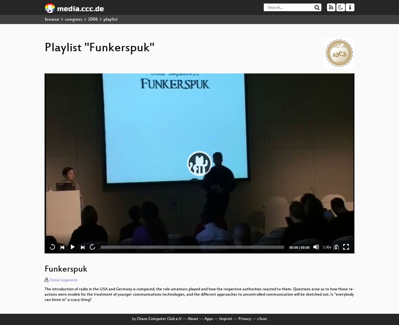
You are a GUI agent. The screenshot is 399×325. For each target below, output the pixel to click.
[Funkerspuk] (336, 247)
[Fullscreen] (346, 247)
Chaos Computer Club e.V (159, 319)
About (193, 319)
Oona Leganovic (64, 280)
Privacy (244, 319)
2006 (93, 19)
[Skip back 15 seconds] (52, 247)
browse (52, 19)
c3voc (262, 319)
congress (73, 19)
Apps (208, 319)
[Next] (82, 247)
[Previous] (62, 247)
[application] (199, 163)
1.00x (327, 247)
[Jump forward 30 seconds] (92, 247)
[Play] (199, 163)
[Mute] (316, 247)
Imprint (225, 319)
